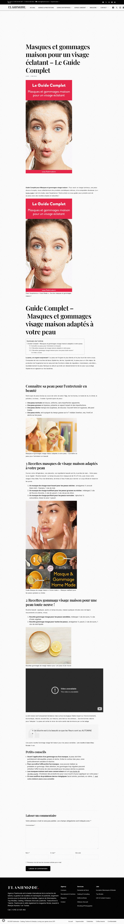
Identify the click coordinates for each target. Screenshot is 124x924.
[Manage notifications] (3, 920)
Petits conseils (38, 352)
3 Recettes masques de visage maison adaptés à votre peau (50, 348)
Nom (28, 853)
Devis (9, 2)
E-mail (52, 853)
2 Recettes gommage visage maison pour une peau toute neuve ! (52, 350)
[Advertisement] (62, 24)
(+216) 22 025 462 (29, 1)
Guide (27, 76)
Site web (78, 853)
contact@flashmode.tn (43, 1)
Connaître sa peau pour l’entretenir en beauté (46, 346)
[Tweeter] (106, 2)
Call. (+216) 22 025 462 (17, 910)
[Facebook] (103, 2)
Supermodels (54, 1)
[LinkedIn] (111, 2)
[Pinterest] (114, 2)
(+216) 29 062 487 (18, 1)
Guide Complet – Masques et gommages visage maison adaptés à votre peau (55, 344)
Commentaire (30, 825)
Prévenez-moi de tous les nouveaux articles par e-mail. (44, 862)
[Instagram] (109, 2)
